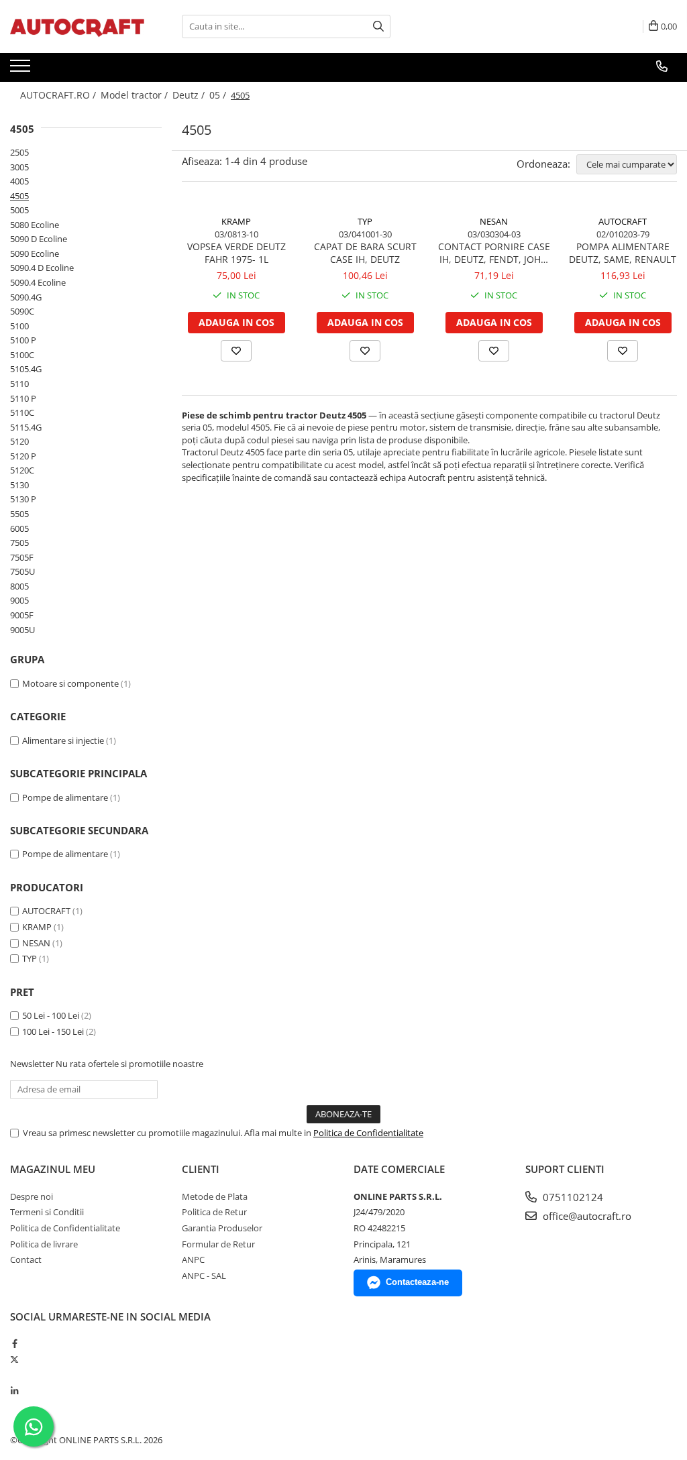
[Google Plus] (14, 1375)
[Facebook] (14, 1343)
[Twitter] (14, 1359)
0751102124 (571, 1197)
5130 (19, 485)
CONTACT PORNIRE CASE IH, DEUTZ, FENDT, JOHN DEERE (494, 253)
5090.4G (26, 297)
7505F (22, 557)
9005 (19, 600)
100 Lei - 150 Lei (53, 1031)
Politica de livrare (44, 1244)
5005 (19, 210)
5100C (22, 355)
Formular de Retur (218, 1244)
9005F (22, 615)
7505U (22, 571)
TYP (29, 958)
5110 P (23, 398)
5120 (19, 441)
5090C (22, 311)
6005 (19, 528)
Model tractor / (135, 95)
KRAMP (37, 927)
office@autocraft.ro (585, 1216)
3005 (19, 167)
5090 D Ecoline (38, 239)
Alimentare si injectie (63, 740)
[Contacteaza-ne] (662, 66)
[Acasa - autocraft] (77, 26)
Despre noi (31, 1196)
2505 (19, 152)
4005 (19, 181)
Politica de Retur (214, 1212)
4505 (19, 196)
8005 (19, 586)
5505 (19, 514)
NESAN (36, 943)
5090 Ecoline (34, 253)
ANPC (193, 1259)
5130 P (23, 499)
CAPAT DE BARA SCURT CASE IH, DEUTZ (365, 253)
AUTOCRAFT (46, 911)
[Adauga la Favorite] (236, 350)
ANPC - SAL (204, 1276)
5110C (22, 412)
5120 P (23, 456)
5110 (19, 384)
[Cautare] (378, 26)
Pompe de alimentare (65, 797)
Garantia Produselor (222, 1228)
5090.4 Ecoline (38, 282)
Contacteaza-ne (417, 1282)
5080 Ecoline (34, 225)
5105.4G (26, 369)
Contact (26, 1259)
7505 (19, 543)
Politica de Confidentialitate (368, 1133)
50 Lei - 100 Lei (50, 1015)
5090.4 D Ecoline (42, 268)
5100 (19, 326)
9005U (22, 630)
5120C (22, 470)
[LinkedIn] (14, 1391)
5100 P (23, 340)
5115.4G (26, 427)
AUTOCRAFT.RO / (59, 95)
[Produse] (22, 70)
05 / (219, 95)
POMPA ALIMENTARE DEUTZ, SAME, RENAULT (622, 253)
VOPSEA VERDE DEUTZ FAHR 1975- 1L (236, 253)
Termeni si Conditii (47, 1212)
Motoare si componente (70, 683)
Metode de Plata (215, 1196)
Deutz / (189, 95)
